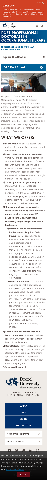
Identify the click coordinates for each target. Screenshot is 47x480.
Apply (23, 406)
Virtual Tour (23, 425)
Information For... (16, 441)
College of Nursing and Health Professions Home (18, 48)
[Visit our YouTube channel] (24, 450)
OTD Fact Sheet (14, 67)
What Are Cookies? (15, 469)
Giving (23, 419)
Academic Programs (18, 433)
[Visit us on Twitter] (17, 450)
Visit (23, 412)
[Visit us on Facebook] (10, 450)
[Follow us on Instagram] (37, 450)
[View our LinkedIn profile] (31, 450)
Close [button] (25, 475)
